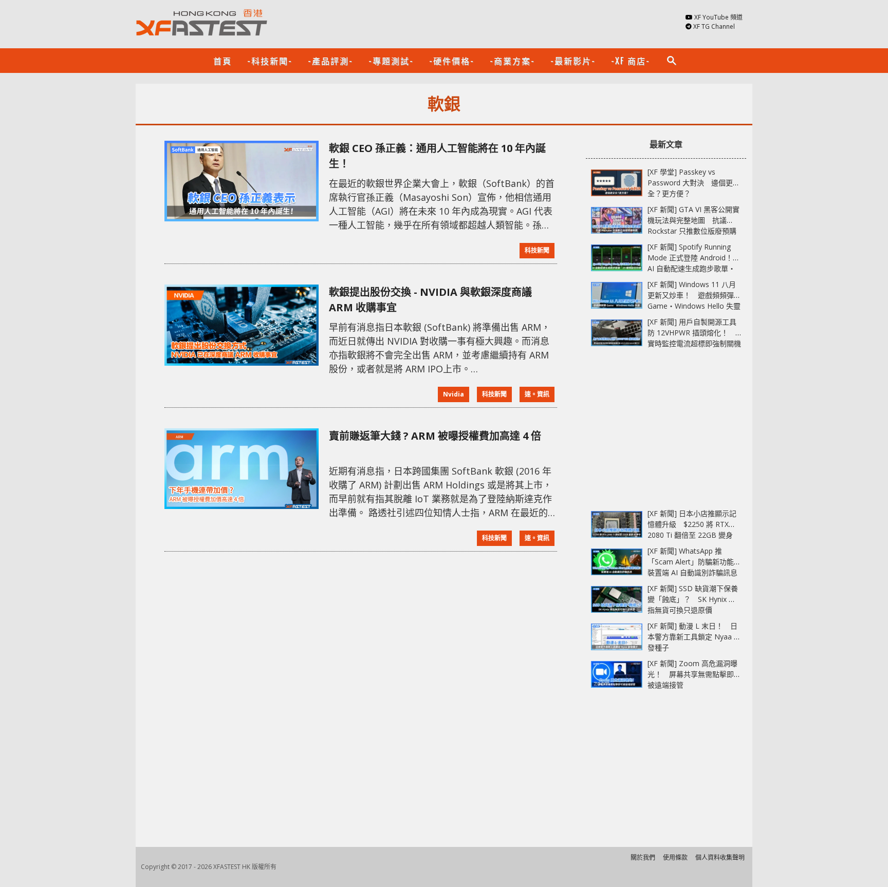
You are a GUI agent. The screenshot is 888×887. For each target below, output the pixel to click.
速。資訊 (537, 394)
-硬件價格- (451, 60)
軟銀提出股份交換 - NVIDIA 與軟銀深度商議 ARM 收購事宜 (430, 299)
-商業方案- (512, 60)
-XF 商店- (630, 60)
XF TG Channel (714, 26)
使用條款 (675, 857)
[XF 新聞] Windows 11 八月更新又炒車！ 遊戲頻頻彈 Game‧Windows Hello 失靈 (694, 295)
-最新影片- (573, 60)
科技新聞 (537, 250)
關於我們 (643, 857)
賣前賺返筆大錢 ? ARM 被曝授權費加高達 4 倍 (435, 436)
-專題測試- (391, 60)
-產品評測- (330, 60)
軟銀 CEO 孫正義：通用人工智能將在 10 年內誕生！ (437, 156)
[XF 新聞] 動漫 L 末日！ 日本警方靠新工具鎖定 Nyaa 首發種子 (694, 636)
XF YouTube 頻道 (718, 17)
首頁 (222, 60)
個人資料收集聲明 (720, 857)
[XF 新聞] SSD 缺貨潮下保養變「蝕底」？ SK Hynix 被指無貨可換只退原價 (692, 599)
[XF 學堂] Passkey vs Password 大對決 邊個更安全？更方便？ (693, 182)
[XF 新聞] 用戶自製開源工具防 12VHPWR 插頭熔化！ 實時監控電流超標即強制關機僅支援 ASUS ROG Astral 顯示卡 (694, 343)
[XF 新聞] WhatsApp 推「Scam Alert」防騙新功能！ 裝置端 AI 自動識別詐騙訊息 (697, 561)
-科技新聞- (269, 60)
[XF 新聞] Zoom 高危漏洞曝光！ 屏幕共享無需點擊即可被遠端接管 (694, 674)
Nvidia (453, 394)
